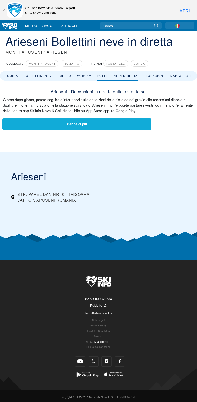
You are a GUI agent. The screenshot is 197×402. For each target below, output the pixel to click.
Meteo (31, 25)
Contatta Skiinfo (98, 299)
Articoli (69, 25)
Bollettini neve (39, 75)
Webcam (84, 75)
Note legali (98, 320)
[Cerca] (156, 25)
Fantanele (115, 63)
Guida (12, 75)
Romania (71, 63)
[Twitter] (93, 361)
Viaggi (48, 25)
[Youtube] (80, 361)
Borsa (139, 63)
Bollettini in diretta (117, 75)
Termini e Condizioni (98, 331)
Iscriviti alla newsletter (98, 313)
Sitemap (98, 336)
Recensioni (154, 75)
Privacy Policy (98, 325)
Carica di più (77, 124)
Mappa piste (181, 75)
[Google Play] (87, 373)
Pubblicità (98, 305)
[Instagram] (106, 361)
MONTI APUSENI (24, 52)
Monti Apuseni (42, 63)
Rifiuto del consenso (98, 347)
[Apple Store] (113, 373)
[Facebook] (120, 361)
